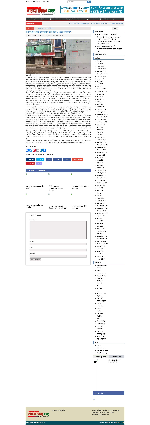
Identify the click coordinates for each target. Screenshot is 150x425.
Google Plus (78, 159)
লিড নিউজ (99, 316)
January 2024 (101, 112)
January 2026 (101, 71)
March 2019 (100, 259)
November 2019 (102, 239)
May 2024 (100, 102)
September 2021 (102, 183)
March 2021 (100, 198)
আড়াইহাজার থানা (102, 275)
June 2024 (100, 99)
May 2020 (100, 223)
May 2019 (100, 254)
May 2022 (100, 163)
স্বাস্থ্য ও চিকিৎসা (50, 28)
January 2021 (101, 203)
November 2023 (102, 117)
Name (32, 241)
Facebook (31, 159)
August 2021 (101, 185)
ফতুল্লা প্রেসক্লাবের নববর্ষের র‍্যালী (106, 46)
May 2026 (100, 61)
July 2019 (100, 249)
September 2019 (102, 244)
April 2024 (100, 104)
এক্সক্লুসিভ (99, 281)
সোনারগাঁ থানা (101, 336)
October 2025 (101, 76)
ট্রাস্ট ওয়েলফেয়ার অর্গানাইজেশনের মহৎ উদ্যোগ (56, 188)
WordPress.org (102, 353)
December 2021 (102, 175)
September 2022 (102, 152)
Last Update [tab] (101, 357)
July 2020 (100, 218)
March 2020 (100, 229)
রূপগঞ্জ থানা (100, 313)
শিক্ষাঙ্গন (79, 19)
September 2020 (102, 213)
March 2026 (100, 66)
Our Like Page (98, 393)
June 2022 (100, 160)
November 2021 (102, 178)
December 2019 (102, 236)
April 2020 (100, 226)
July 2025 (100, 81)
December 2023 (102, 114)
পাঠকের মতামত (101, 293)
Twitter (41, 159)
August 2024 (101, 94)
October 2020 (101, 211)
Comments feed (102, 350)
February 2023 (101, 140)
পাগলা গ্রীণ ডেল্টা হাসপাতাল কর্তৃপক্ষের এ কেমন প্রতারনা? (48, 32)
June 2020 (100, 221)
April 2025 (100, 86)
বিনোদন (95, 19)
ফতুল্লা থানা (41, 28)
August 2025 (101, 79)
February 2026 (101, 69)
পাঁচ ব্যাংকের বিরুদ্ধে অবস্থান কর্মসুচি (71, 23)
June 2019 (100, 251)
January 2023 (101, 142)
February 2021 (101, 201)
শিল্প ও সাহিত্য (104, 19)
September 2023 (102, 122)
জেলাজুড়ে (59, 19)
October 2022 (101, 150)
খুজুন (89, 1)
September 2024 (102, 91)
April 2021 (100, 196)
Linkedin (58, 159)
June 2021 (100, 190)
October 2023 (101, 119)
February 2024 (101, 109)
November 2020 (102, 208)
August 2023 (101, 124)
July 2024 (100, 97)
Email (32, 247)
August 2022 (101, 155)
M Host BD (120, 422)
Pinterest (31, 163)
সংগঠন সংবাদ (101, 324)
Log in (99, 345)
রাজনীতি (43, 19)
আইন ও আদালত (101, 273)
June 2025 (100, 84)
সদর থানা (99, 326)
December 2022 (102, 145)
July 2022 (100, 157)
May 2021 (100, 193)
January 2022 (101, 173)
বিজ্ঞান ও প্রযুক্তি (101, 301)
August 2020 (101, 216)
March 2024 (100, 107)
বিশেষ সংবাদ (70, 19)
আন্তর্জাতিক (100, 278)
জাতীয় (35, 19)
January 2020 (101, 234)
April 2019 (100, 256)
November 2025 (102, 74)
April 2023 (100, 135)
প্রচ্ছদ (28, 19)
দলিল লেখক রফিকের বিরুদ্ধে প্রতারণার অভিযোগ (57, 207)
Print (39, 163)
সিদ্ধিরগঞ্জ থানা (101, 334)
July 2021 (100, 188)
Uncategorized (102, 265)
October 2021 (101, 180)
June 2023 (100, 130)
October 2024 (101, 89)
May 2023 (100, 132)
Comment (33, 220)
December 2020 (102, 206)
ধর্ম (97, 291)
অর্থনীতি (99, 270)
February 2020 (101, 231)
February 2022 (101, 170)
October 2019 (101, 241)
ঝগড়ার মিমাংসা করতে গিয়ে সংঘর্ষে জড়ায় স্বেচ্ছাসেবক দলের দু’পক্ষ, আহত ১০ (105, 23)
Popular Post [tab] (117, 357)
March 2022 (100, 168)
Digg (49, 159)
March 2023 (100, 137)
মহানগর (51, 19)
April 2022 (100, 165)
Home (31, 28)
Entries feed (101, 348)
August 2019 (101, 246)
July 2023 (100, 127)
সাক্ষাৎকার (100, 331)
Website (32, 253)
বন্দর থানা (99, 298)
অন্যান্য (114, 19)
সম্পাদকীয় (100, 329)
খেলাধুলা (87, 19)
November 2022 (102, 147)
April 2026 (100, 64)
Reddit (67, 159)
